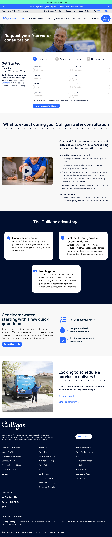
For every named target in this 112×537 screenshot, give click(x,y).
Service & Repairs (9, 461)
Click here (6, 83)
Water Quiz (43, 465)
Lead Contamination (84, 461)
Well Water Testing (46, 461)
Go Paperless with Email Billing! (56, 2)
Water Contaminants (84, 452)
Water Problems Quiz (47, 456)
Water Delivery (44, 469)
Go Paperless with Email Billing (14, 456)
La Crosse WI (18, 516)
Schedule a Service (68, 396)
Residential (6, 11)
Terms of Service (80, 100)
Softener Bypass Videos (11, 465)
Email (76, 92)
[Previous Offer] (3, 6)
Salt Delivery (44, 474)
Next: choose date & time (45, 106)
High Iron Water (82, 478)
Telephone (38, 92)
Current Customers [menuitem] (67, 11)
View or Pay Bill (8, 452)
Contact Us (11, 497)
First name (38, 66)
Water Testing (44, 452)
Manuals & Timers (9, 469)
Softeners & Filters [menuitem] (37, 18)
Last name (78, 66)
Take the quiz (12, 344)
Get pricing (106, 18)
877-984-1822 (102, 11)
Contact (95, 18)
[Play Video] (27, 171)
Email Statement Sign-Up (49, 482)
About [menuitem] (86, 18)
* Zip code (77, 83)
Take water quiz (83, 436)
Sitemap (49, 532)
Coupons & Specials (47, 487)
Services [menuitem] (76, 18)
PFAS (78, 456)
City (76, 75)
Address (37, 75)
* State (36, 83)
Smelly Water (81, 469)
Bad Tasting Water (83, 474)
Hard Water (80, 465)
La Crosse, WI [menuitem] (51, 11)
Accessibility (59, 532)
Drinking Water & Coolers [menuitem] (58, 18)
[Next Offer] (108, 6)
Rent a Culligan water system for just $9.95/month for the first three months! (56, 7)
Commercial (23, 11)
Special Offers (84, 11)
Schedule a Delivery (68, 401)
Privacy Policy (68, 100)
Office (14, 11)
